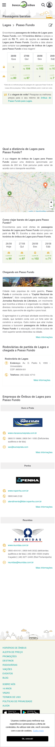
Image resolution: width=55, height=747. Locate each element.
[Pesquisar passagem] (43, 4)
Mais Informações (42, 380)
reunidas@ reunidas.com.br (21, 562)
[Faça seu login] (49, 4)
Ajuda (6, 705)
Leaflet (31, 211)
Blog (5, 677)
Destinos (8, 660)
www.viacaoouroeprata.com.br (22, 432)
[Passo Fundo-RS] (9, 194)
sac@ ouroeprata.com (18, 446)
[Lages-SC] (45, 185)
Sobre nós (9, 684)
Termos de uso (12, 697)
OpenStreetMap (41, 211)
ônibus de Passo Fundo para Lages (29, 99)
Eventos (8, 673)
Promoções (10, 656)
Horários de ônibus (14, 647)
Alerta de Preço (13, 652)
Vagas (6, 692)
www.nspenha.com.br (18, 490)
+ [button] (51, 202)
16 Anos (7, 688)
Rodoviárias (10, 664)
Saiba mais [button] (38, 731)
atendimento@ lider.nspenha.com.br (25, 501)
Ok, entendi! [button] (27, 739)
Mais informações (44, 337)
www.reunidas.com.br (18, 545)
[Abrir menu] (4, 4)
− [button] (51, 206)
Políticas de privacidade (17, 701)
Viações (7, 669)
